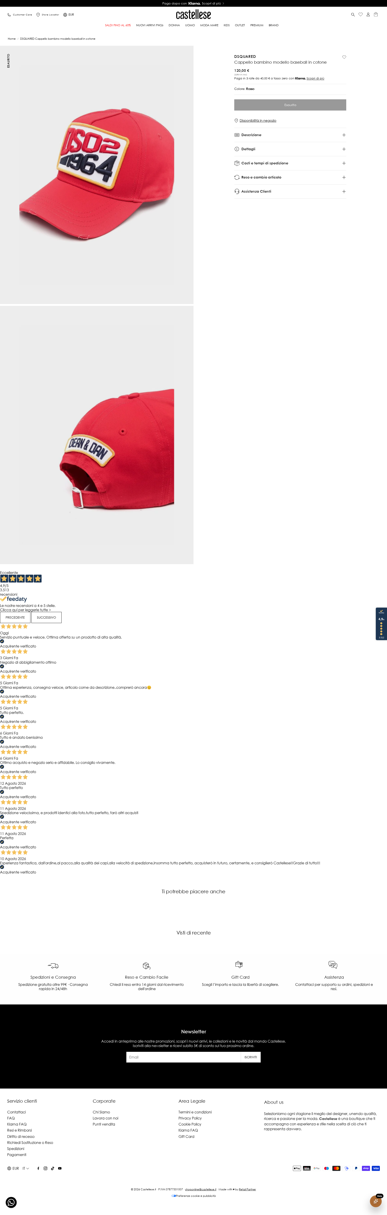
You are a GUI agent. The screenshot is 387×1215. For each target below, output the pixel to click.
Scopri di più (315, 78)
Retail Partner (247, 1189)
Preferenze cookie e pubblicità (196, 1196)
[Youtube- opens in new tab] (60, 1168)
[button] (353, 14)
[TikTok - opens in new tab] (52, 1168)
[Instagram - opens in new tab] (45, 1168)
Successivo (46, 617)
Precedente (15, 617)
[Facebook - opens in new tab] (38, 1168)
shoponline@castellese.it (200, 1189)
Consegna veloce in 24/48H (191, 3)
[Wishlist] (360, 14)
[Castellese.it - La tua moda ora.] (193, 15)
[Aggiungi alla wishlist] (344, 57)
